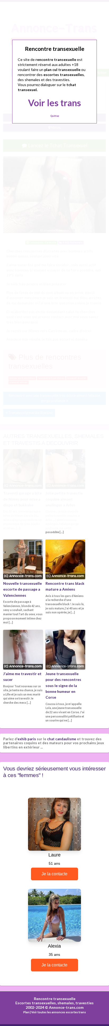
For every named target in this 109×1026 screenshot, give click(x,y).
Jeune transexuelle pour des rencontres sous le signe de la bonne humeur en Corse (63, 685)
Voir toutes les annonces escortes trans (58, 1012)
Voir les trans (54, 102)
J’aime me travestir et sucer (22, 676)
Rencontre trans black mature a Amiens (65, 586)
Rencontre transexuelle (54, 998)
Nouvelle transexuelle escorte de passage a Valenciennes (22, 589)
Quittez (54, 115)
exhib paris (26, 739)
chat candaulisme (61, 739)
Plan (26, 1012)
